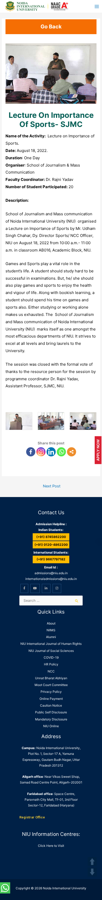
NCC (51, 671)
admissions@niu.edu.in (51, 573)
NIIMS (51, 630)
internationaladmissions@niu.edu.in (51, 579)
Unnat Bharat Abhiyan (51, 678)
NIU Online (51, 726)
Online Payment (51, 699)
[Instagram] (41, 451)
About (51, 623)
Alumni (51, 637)
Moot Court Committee (51, 685)
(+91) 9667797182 (51, 559)
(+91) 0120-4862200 (51, 545)
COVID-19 (51, 657)
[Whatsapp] (61, 451)
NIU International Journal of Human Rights (51, 644)
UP (92, 861)
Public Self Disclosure (51, 712)
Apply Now (98, 450)
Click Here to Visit (51, 846)
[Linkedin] (51, 451)
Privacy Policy (51, 692)
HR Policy (51, 664)
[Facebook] (30, 451)
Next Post (51, 486)
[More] (71, 451)
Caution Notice (51, 705)
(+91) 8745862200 (51, 537)
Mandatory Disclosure (51, 719)
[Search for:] (51, 600)
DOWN (92, 872)
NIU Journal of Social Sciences (51, 651)
